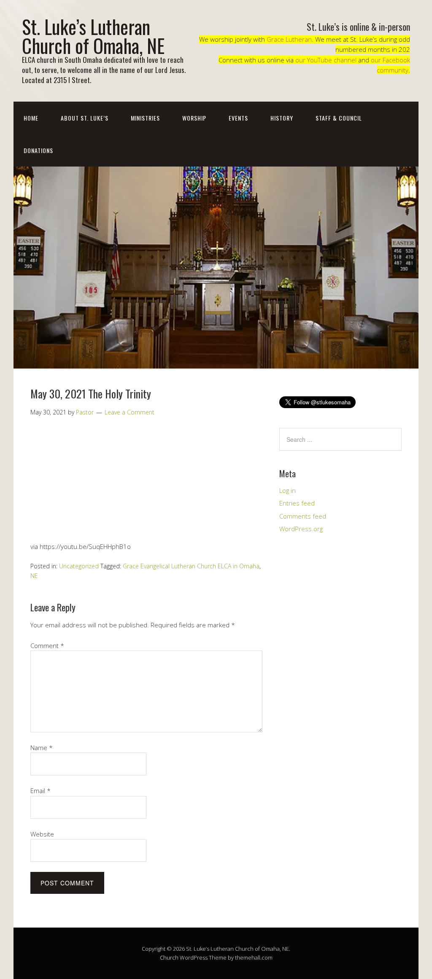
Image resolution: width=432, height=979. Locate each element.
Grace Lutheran (289, 39)
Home (31, 117)
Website (42, 834)
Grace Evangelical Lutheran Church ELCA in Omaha (191, 566)
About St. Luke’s (84, 117)
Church (169, 957)
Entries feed (297, 503)
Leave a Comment (129, 412)
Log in (287, 490)
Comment (47, 645)
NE (34, 576)
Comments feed (302, 516)
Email (40, 790)
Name (41, 747)
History (281, 117)
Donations (38, 150)
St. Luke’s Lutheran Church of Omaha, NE (93, 35)
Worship (194, 117)
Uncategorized (79, 566)
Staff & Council (339, 117)
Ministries (145, 117)
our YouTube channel (325, 60)
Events (238, 117)
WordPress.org (301, 528)
